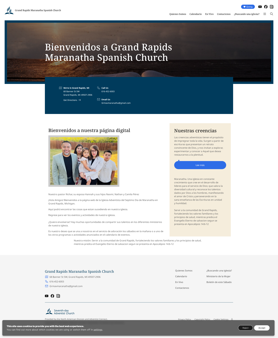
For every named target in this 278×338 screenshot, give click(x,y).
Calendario (196, 14)
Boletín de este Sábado (219, 282)
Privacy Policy (184, 319)
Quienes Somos (177, 14)
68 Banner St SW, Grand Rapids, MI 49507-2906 (75, 276)
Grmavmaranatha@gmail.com (116, 103)
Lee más (200, 165)
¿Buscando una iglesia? (246, 14)
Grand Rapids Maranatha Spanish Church (38, 10)
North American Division (72, 319)
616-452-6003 (108, 91)
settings (98, 329)
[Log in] (232, 319)
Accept (261, 328)
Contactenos (224, 14)
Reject (245, 328)
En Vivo (209, 14)
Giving (249, 6)
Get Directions (70, 100)
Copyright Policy (202, 319)
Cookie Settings (221, 319)
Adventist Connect (98, 319)
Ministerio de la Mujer (218, 276)
